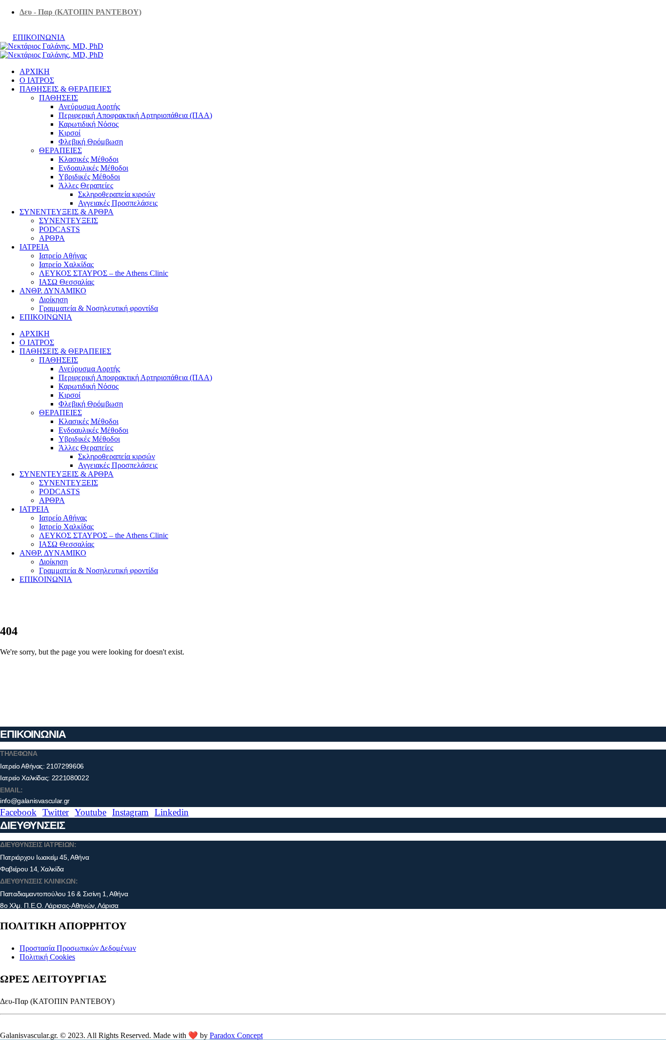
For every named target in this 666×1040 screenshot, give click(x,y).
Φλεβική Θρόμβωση (91, 141)
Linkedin (172, 812)
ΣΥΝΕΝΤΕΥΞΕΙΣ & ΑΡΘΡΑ (67, 212)
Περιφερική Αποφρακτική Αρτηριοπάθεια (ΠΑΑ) (135, 115)
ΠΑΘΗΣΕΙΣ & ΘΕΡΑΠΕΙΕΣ (65, 89)
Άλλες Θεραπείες (86, 185)
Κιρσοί (69, 133)
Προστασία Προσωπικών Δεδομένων (78, 948)
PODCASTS (59, 229)
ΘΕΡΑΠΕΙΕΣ (60, 150)
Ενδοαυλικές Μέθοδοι (93, 168)
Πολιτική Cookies (47, 957)
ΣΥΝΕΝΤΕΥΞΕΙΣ (68, 220)
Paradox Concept (236, 1035)
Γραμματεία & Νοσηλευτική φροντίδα (98, 308)
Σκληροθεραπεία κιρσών (116, 194)
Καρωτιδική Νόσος (88, 124)
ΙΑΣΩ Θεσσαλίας (66, 282)
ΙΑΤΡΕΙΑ (34, 247)
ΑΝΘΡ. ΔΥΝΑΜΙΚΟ (53, 291)
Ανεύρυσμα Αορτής (89, 106)
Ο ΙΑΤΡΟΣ (37, 80)
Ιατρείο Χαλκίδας (66, 264)
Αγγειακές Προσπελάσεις (117, 203)
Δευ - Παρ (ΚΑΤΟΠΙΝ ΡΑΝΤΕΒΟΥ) (80, 12)
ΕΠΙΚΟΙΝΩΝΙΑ (39, 37)
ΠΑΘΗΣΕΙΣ (58, 98)
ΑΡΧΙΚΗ (35, 71)
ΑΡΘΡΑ (52, 238)
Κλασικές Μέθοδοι (88, 159)
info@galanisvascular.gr (35, 801)
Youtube (90, 812)
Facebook (18, 812)
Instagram (130, 812)
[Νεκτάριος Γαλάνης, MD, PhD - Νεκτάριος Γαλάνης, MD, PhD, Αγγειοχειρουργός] (51, 50)
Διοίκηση (53, 299)
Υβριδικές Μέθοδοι (89, 177)
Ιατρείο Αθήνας (63, 255)
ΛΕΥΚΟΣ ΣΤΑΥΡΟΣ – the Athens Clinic (103, 273)
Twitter (55, 812)
